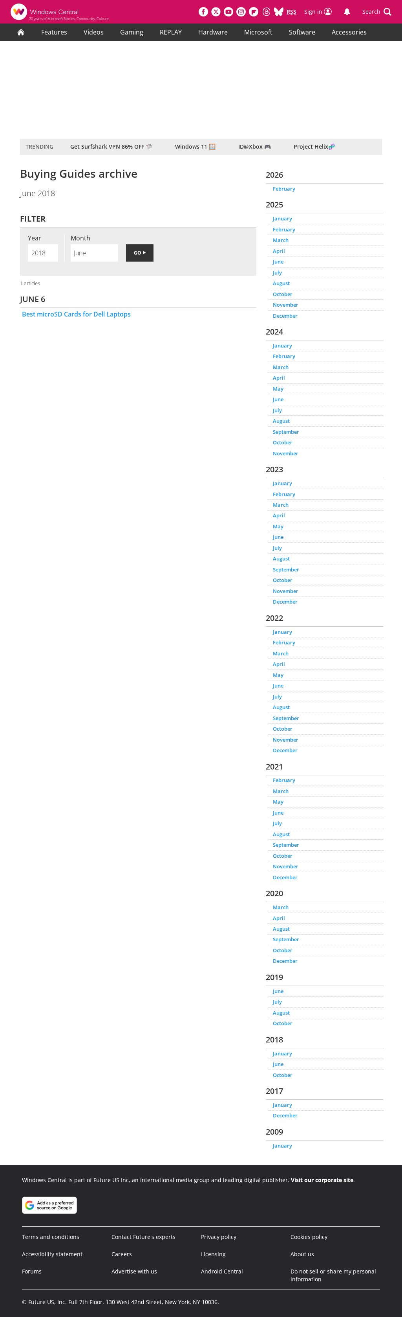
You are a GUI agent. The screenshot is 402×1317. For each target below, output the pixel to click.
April (279, 251)
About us (302, 1254)
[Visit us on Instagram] (241, 11)
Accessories (349, 32)
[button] (376, 12)
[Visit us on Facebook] (203, 11)
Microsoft (258, 32)
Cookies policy (309, 1237)
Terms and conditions (50, 1237)
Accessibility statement (52, 1254)
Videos (94, 32)
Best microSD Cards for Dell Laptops (76, 314)
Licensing (213, 1254)
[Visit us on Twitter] (216, 11)
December (285, 315)
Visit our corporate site (322, 1180)
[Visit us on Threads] (266, 11)
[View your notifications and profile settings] (347, 12)
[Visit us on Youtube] (228, 11)
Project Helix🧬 (314, 146)
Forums (32, 1271)
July (277, 272)
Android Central (222, 1271)
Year (34, 238)
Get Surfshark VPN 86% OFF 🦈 (111, 146)
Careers (121, 1254)
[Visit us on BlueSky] (278, 11)
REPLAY (171, 32)
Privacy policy (218, 1237)
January (282, 218)
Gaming (131, 32)
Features (54, 32)
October (282, 294)
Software (302, 32)
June (278, 261)
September (286, 431)
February (284, 188)
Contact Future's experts (143, 1237)
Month (80, 238)
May (278, 388)
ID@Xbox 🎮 (254, 146)
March (281, 240)
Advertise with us (134, 1271)
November (285, 304)
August (281, 283)
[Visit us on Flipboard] (253, 11)
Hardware (213, 32)
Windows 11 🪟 (195, 146)
